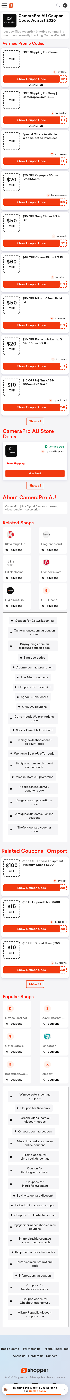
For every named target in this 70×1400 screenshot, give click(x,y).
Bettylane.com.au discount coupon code (34, 765)
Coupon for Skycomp (35, 1108)
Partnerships (31, 1348)
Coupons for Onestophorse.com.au (35, 1287)
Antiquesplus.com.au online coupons (34, 815)
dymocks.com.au (53, 572)
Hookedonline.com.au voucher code (34, 788)
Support (51, 1355)
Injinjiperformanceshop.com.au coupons (35, 1227)
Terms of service (56, 1377)
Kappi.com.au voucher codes (35, 1252)
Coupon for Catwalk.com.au (34, 620)
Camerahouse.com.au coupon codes (34, 632)
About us (19, 1355)
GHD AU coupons (34, 706)
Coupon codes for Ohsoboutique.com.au (35, 1300)
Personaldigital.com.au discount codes (35, 1119)
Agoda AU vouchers (34, 696)
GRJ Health (49, 600)
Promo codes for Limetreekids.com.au (34, 1156)
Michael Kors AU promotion (34, 776)
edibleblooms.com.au (20, 572)
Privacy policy (37, 1377)
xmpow (47, 1073)
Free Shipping (16, 463)
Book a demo (10, 1348)
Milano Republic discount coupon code (35, 1314)
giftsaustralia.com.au (20, 1045)
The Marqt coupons (34, 677)
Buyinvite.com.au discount (35, 1195)
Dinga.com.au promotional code (34, 802)
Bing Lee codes (34, 657)
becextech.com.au (18, 1073)
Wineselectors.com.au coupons (35, 1096)
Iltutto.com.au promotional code (35, 1263)
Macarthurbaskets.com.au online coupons (35, 1143)
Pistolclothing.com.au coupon (35, 1205)
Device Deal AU (16, 1017)
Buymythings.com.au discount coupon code (34, 646)
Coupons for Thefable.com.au (35, 1215)
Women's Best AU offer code (34, 753)
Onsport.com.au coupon (35, 1131)
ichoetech (49, 1045)
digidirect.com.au (18, 600)
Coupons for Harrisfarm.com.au (35, 1183)
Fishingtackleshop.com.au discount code (34, 741)
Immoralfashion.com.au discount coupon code (35, 1240)
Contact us (35, 1355)
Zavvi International (55, 1017)
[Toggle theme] (65, 5)
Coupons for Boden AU (34, 687)
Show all (35, 421)
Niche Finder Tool (57, 1348)
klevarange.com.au (18, 544)
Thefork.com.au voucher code (34, 829)
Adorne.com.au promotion (34, 667)
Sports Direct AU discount (34, 730)
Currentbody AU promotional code (34, 718)
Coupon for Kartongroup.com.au (35, 1170)
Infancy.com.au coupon (35, 1275)
